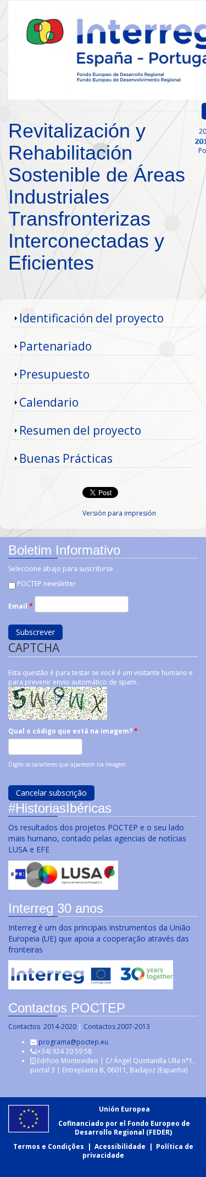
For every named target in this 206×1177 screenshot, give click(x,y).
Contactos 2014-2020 (42, 1026)
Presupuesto (54, 374)
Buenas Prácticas (66, 458)
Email (20, 606)
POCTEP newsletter (46, 583)
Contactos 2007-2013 (116, 1026)
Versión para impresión (119, 513)
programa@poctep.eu (73, 1042)
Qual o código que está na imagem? (73, 731)
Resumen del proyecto (80, 430)
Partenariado (55, 346)
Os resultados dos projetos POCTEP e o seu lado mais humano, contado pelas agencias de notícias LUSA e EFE (97, 838)
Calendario (49, 402)
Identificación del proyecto (91, 318)
